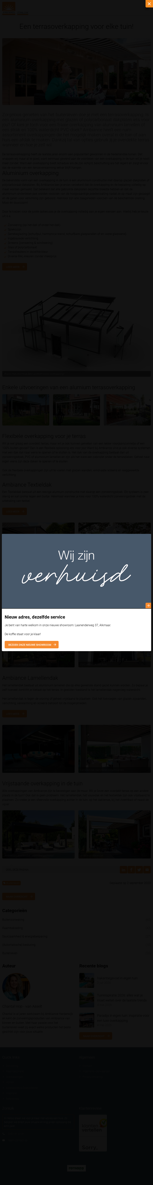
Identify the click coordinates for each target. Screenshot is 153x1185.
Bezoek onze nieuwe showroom (29, 644)
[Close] (149, 3)
